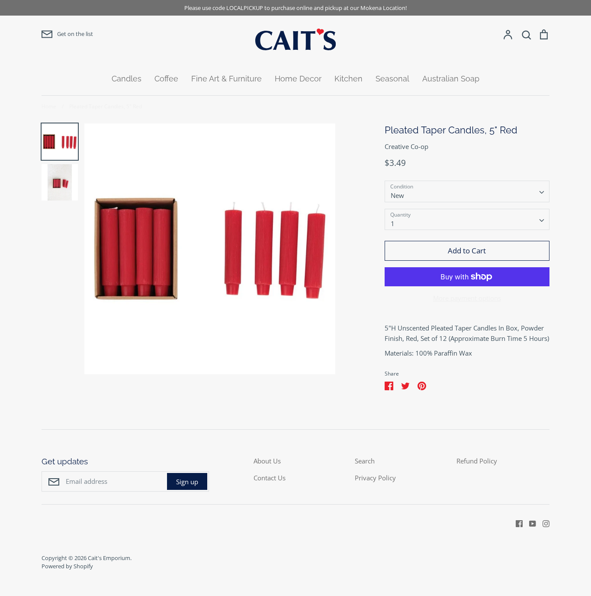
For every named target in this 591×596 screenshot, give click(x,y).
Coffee (166, 78)
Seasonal (392, 78)
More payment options (467, 298)
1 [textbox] (393, 223)
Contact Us (270, 477)
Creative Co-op (406, 146)
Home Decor (298, 78)
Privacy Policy (375, 477)
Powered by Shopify (67, 566)
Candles (126, 78)
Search (365, 461)
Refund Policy (476, 461)
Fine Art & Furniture (226, 78)
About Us (267, 461)
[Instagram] (542, 522)
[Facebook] (516, 522)
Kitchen (348, 78)
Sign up (187, 481)
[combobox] (467, 191)
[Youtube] (529, 522)
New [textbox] (397, 195)
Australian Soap (450, 78)
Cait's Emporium (109, 558)
